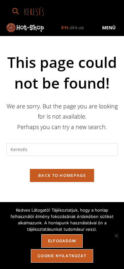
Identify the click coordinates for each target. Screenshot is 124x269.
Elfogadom (62, 240)
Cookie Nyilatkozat (62, 255)
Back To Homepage (62, 175)
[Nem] (116, 235)
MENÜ (108, 28)
